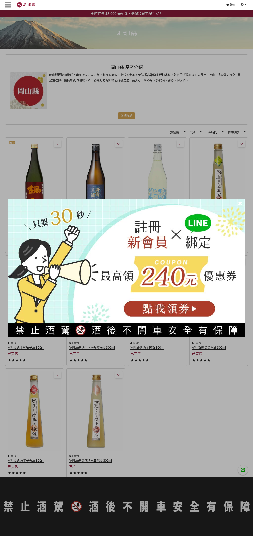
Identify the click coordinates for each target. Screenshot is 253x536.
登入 (244, 5)
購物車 (234, 5)
